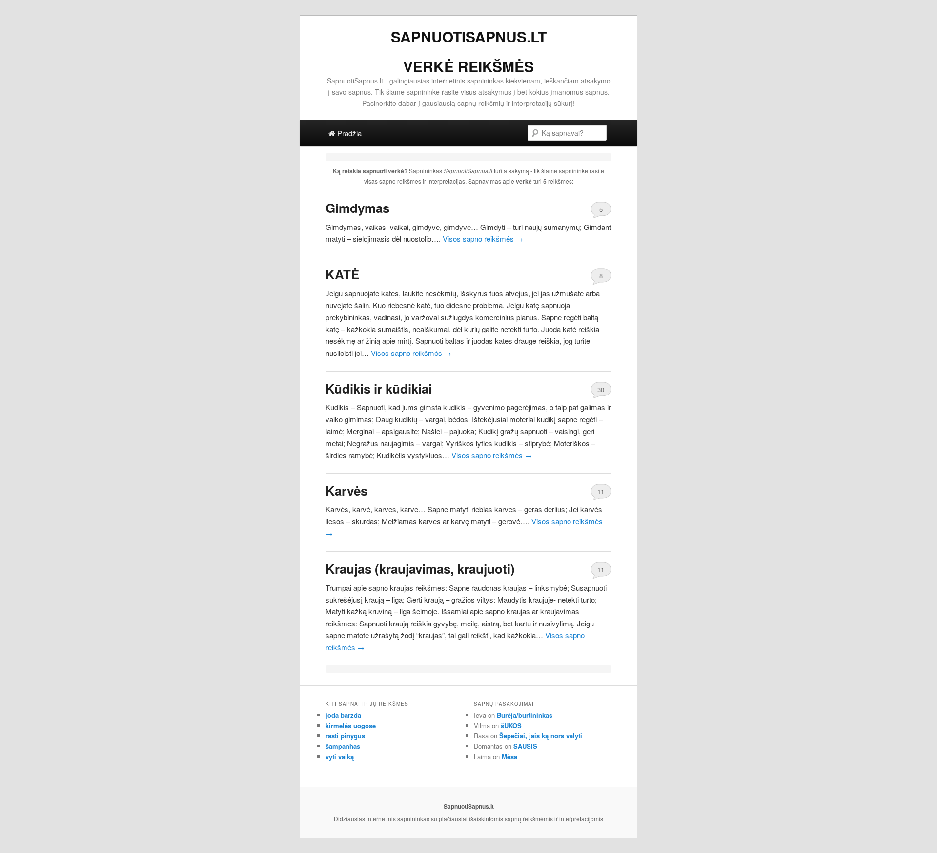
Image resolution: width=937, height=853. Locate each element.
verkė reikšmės (468, 66)
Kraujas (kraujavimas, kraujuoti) (420, 569)
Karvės (346, 490)
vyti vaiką (340, 756)
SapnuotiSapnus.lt (469, 36)
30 (600, 389)
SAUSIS (525, 745)
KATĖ (342, 274)
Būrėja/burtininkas (524, 715)
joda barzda (343, 715)
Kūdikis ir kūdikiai (379, 388)
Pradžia (348, 133)
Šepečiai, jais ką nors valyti (540, 735)
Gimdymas (357, 208)
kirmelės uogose (351, 725)
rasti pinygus (345, 735)
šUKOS (511, 725)
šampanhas (343, 745)
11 (600, 491)
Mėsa (509, 756)
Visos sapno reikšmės (483, 238)
